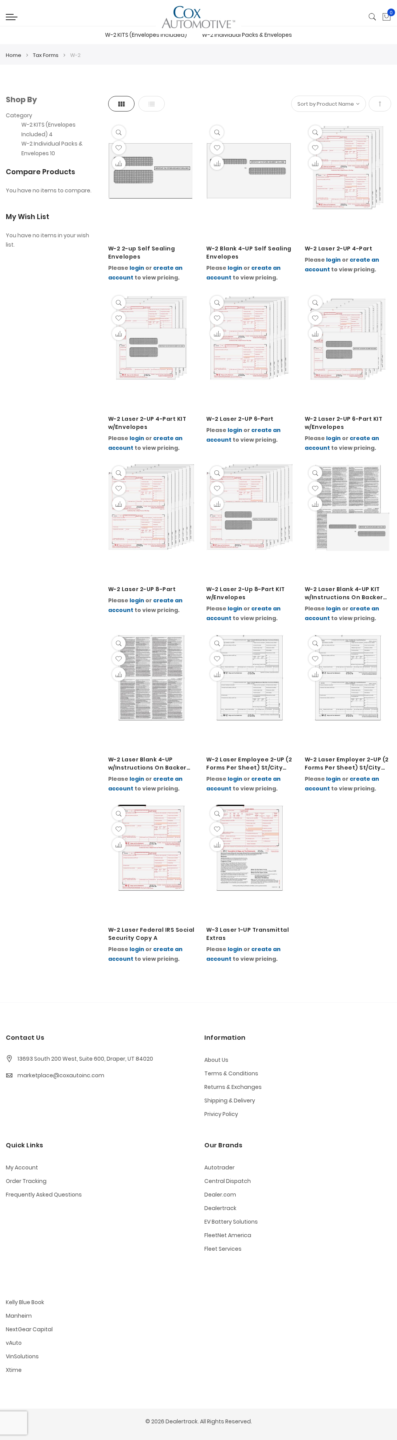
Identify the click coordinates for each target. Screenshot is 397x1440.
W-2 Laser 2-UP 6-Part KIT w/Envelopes (344, 423)
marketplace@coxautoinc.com (60, 1075)
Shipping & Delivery (229, 1100)
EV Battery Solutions (231, 1222)
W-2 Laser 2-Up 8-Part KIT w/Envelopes (245, 593)
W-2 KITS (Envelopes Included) (146, 35)
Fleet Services (223, 1249)
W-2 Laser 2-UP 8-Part (142, 589)
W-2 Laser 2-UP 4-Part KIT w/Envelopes (147, 423)
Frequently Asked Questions (44, 1194)
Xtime (14, 1370)
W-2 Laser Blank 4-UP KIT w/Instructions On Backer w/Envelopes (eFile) (344, 593)
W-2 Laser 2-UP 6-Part (240, 419)
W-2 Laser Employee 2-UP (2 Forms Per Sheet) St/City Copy (249, 764)
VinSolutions (22, 1356)
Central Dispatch (227, 1181)
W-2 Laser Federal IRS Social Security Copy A (151, 934)
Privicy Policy (221, 1114)
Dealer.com (220, 1194)
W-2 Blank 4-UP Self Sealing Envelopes (249, 253)
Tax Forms (46, 55)
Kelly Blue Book (25, 1302)
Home (14, 55)
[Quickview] (119, 132)
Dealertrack (220, 1208)
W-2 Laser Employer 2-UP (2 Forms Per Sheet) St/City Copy (347, 764)
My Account (22, 1167)
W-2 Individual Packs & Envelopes (247, 35)
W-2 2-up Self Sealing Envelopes (141, 253)
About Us (216, 1060)
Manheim (19, 1316)
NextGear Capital (29, 1329)
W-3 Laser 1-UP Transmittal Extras (247, 934)
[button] (119, 147)
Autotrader (219, 1167)
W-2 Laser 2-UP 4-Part (339, 248)
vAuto (14, 1343)
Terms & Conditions (231, 1073)
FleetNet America (227, 1235)
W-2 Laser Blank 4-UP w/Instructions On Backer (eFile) (147, 764)
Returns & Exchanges (233, 1087)
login (136, 268)
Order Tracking (26, 1181)
